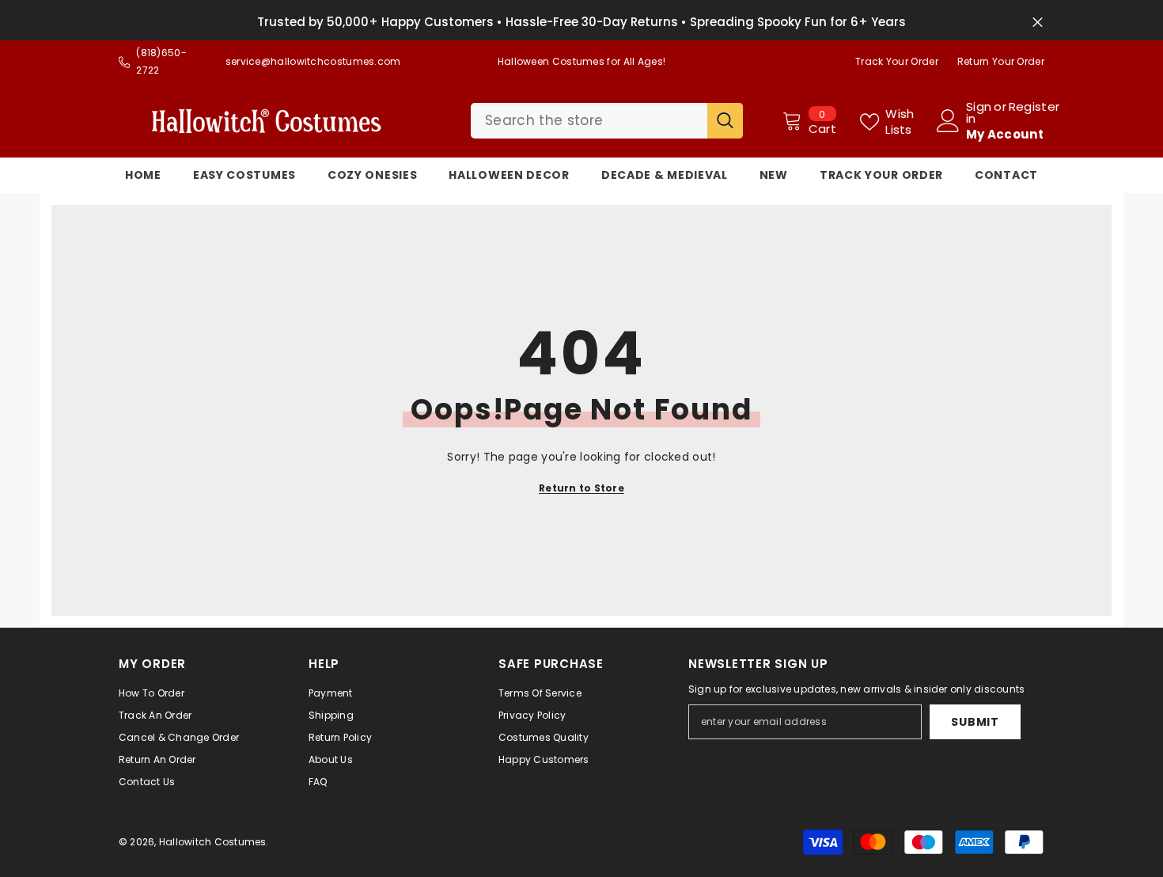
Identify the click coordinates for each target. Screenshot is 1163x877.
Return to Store (581, 488)
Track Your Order (896, 61)
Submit (974, 722)
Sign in (978, 112)
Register (1034, 108)
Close (1037, 22)
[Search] (607, 121)
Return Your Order (1000, 61)
